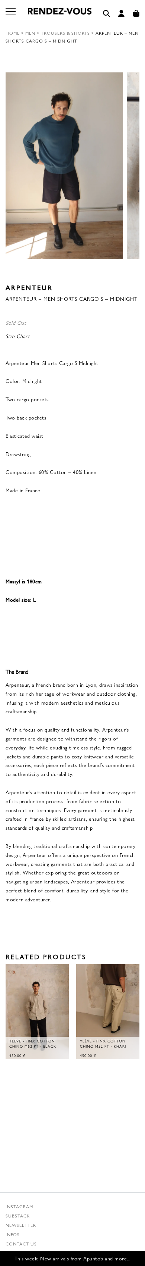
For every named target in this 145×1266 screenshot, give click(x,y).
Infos (13, 1234)
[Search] (106, 13)
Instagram (19, 1206)
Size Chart (18, 336)
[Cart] (136, 13)
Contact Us (21, 1243)
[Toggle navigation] (11, 16)
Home (13, 32)
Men (30, 32)
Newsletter (21, 1225)
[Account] (121, 13)
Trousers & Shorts (65, 32)
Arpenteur (29, 287)
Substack (18, 1215)
